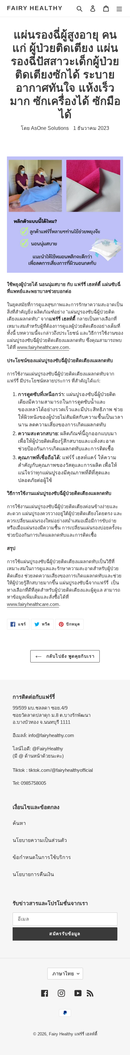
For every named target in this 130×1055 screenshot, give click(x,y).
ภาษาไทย (63, 973)
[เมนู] (119, 8)
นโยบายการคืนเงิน (33, 874)
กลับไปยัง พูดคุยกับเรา (70, 656)
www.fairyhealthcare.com (43, 347)
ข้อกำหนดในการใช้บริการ (42, 857)
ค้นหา (19, 823)
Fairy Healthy (35, 8)
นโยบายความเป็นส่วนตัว (40, 840)
